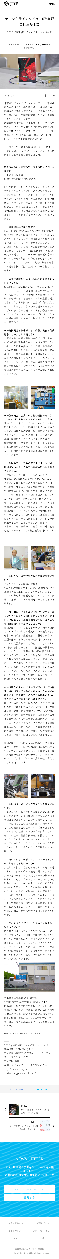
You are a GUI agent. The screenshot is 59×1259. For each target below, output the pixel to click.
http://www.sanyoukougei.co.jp (23, 1002)
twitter (43, 1089)
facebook (17, 1089)
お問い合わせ (43, 1223)
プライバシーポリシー (43, 1231)
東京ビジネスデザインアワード (25, 44)
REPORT (28, 48)
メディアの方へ (16, 1223)
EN (15, 1238)
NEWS (45, 44)
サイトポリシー (16, 1231)
